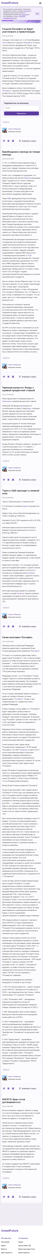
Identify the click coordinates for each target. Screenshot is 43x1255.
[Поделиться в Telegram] (3, 140)
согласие (26, 11)
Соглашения (23, 14)
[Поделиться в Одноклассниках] (8, 140)
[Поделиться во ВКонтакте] (13, 140)
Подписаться (21, 113)
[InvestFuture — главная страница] (10, 3)
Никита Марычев (14, 129)
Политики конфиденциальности (14, 17)
